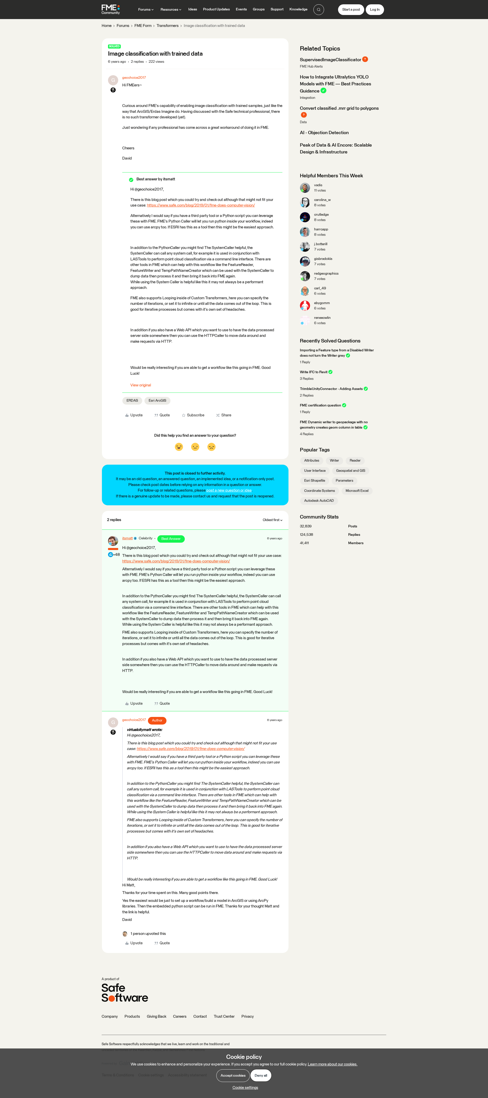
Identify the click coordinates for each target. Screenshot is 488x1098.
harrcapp (321, 229)
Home (107, 26)
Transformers (168, 26)
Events (241, 9)
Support (277, 9)
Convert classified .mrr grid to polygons (339, 108)
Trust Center (224, 1016)
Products (132, 1016)
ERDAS (132, 400)
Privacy (247, 1016)
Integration (307, 98)
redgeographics (326, 273)
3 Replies (307, 379)
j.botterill (320, 244)
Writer (334, 460)
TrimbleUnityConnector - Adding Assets (331, 389)
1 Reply (305, 362)
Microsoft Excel (357, 491)
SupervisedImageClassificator (330, 59)
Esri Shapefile (314, 480)
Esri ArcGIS (157, 400)
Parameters (344, 480)
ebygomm (322, 303)
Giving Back (156, 1016)
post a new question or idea (229, 490)
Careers (180, 1016)
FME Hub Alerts (311, 66)
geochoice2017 (134, 78)
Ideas (192, 9)
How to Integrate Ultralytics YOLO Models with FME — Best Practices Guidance (335, 84)
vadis (318, 185)
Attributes (311, 460)
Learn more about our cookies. (333, 1064)
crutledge (321, 214)
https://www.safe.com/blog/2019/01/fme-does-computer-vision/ (201, 205)
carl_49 (320, 288)
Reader (355, 460)
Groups (259, 9)
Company (110, 1016)
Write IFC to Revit (313, 372)
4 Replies (307, 434)
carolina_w (322, 200)
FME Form (142, 26)
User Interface (315, 471)
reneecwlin (322, 318)
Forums (123, 26)
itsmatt (127, 538)
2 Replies (307, 395)
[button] (351, 10)
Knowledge (298, 9)
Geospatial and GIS (350, 471)
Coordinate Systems (319, 491)
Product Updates (216, 9)
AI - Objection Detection (324, 133)
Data (303, 122)
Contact (200, 1016)
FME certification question (320, 405)
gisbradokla (323, 259)
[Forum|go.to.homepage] (111, 10)
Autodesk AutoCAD (319, 501)
